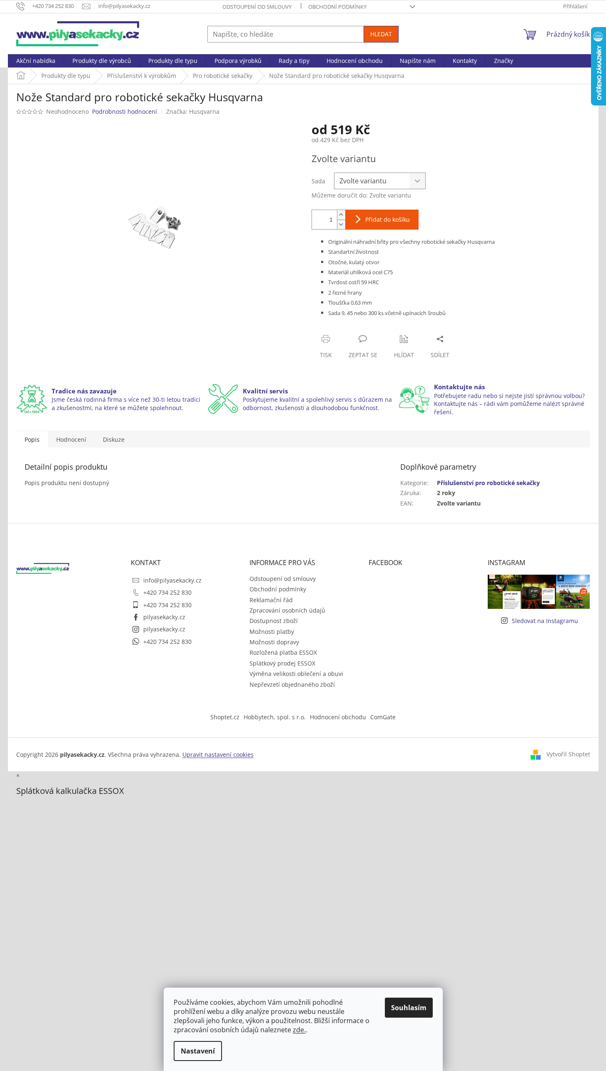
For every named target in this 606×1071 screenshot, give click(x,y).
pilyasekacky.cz (164, 617)
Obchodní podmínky (337, 6)
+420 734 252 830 (167, 592)
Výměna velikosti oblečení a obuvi (296, 674)
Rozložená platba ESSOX (283, 652)
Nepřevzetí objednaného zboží (292, 684)
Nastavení (198, 1051)
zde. (299, 1029)
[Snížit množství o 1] (341, 224)
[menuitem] (36, 61)
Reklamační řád (271, 600)
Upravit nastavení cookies (218, 754)
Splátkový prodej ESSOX (282, 663)
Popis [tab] (32, 439)
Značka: (192, 111)
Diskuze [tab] (114, 439)
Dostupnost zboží (273, 621)
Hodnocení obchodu (338, 717)
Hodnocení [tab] (71, 439)
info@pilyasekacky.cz (172, 580)
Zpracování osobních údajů (287, 610)
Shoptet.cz (224, 717)
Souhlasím (408, 1007)
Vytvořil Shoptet (568, 754)
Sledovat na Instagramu (545, 621)
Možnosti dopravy (274, 642)
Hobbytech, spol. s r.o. (275, 717)
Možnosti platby (271, 632)
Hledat (381, 34)
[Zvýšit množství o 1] (341, 215)
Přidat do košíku (387, 219)
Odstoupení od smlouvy (257, 6)
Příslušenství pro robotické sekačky (488, 483)
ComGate (383, 717)
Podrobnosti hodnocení (124, 111)
